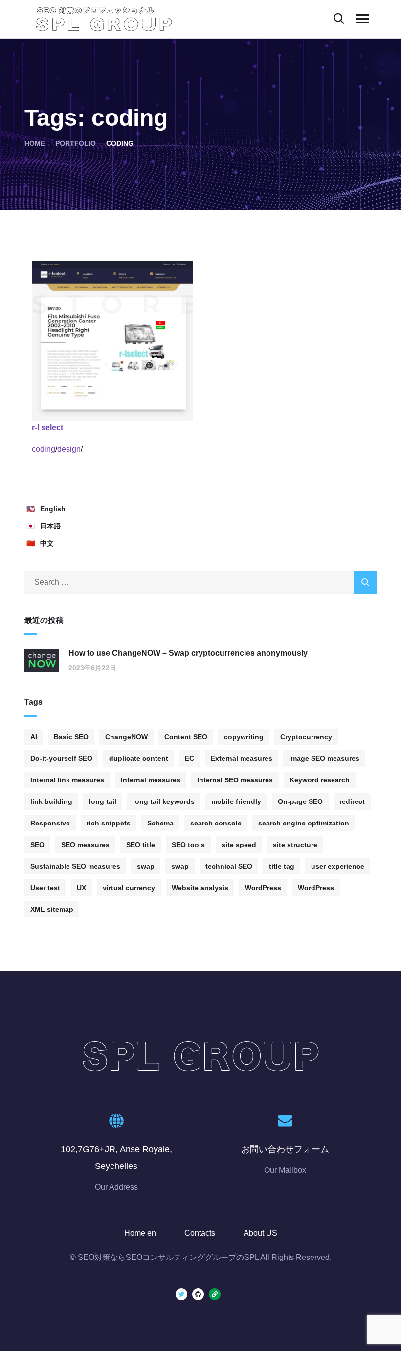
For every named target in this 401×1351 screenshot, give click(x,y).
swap (146, 866)
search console (216, 823)
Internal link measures (67, 780)
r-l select (47, 427)
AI (33, 737)
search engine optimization (303, 823)
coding (43, 449)
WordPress (263, 888)
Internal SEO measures (235, 780)
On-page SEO (300, 801)
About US (260, 1233)
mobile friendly (236, 801)
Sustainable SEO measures (75, 866)
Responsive (50, 823)
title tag (281, 866)
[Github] (198, 1294)
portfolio (75, 143)
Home (34, 143)
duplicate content (138, 758)
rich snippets (109, 823)
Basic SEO (71, 737)
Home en (140, 1233)
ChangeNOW (126, 737)
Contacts (199, 1233)
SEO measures (85, 844)
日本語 (50, 526)
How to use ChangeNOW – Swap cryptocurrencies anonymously (188, 653)
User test (45, 888)
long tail (102, 801)
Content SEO (185, 737)
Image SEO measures (324, 758)
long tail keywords (164, 801)
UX (81, 888)
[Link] (215, 1294)
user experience (337, 866)
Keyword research (320, 780)
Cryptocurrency (306, 737)
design (69, 449)
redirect (352, 801)
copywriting (244, 737)
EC (189, 758)
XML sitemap (51, 909)
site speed (239, 844)
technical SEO (228, 866)
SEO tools (188, 844)
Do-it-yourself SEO (61, 758)
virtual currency (129, 888)
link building (51, 801)
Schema (160, 823)
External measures (241, 758)
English (53, 509)
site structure (295, 844)
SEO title (140, 844)
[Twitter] (181, 1294)
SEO (37, 844)
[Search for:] (200, 582)
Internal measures (150, 780)
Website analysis (200, 888)
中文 (47, 543)
